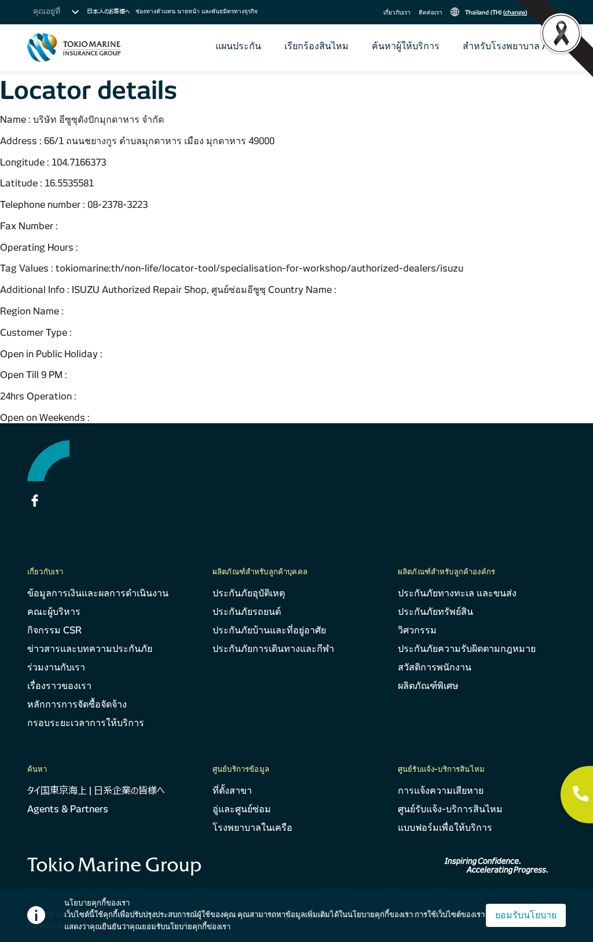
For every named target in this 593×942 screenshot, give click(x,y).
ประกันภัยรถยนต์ (247, 611)
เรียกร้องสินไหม (316, 46)
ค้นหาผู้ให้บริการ (406, 46)
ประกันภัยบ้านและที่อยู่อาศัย (269, 630)
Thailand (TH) (495, 12)
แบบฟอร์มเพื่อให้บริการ (445, 827)
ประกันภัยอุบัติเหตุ (249, 593)
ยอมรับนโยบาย (526, 915)
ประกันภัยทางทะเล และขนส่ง (457, 593)
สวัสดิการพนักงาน (434, 667)
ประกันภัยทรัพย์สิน (435, 611)
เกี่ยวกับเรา (397, 12)
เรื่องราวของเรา (59, 685)
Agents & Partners (67, 809)
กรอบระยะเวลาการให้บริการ (85, 722)
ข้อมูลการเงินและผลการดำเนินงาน (98, 593)
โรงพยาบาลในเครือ (252, 827)
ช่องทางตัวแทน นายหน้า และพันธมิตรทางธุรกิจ (197, 11)
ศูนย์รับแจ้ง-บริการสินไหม (450, 809)
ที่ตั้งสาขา (232, 790)
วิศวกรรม (417, 630)
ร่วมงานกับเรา (56, 667)
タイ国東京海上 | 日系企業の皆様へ (95, 790)
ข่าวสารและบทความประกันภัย (89, 648)
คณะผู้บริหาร (53, 611)
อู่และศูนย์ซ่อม (242, 809)
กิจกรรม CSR (54, 630)
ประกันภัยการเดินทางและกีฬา (273, 648)
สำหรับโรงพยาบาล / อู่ (508, 46)
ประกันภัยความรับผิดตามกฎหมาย (467, 648)
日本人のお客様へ (108, 11)
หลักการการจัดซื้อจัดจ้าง (77, 704)
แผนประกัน (238, 46)
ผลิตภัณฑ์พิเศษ (428, 685)
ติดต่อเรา (430, 12)
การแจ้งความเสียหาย (441, 790)
